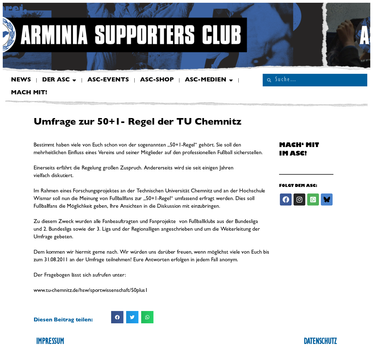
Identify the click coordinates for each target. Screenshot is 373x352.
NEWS (21, 80)
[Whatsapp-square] (313, 199)
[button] (117, 317)
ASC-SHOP (157, 80)
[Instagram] (299, 199)
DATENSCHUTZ (320, 342)
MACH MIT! (29, 93)
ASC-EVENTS (108, 80)
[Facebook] (286, 199)
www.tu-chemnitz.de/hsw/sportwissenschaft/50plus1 (91, 291)
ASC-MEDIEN (205, 80)
